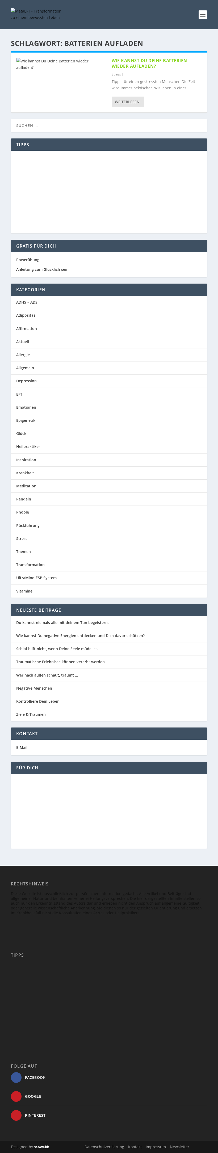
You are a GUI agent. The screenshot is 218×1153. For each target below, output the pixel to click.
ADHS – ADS (26, 302)
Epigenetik (25, 420)
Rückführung (28, 525)
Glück (21, 433)
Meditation (26, 485)
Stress (116, 74)
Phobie (22, 512)
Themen (23, 551)
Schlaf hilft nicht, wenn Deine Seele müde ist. (57, 648)
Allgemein (25, 367)
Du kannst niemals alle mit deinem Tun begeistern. (62, 622)
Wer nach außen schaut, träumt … (47, 675)
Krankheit (25, 472)
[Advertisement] (109, 192)
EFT (19, 394)
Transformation (30, 564)
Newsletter (179, 1146)
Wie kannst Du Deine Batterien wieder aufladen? (149, 63)
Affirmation (26, 328)
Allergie (23, 354)
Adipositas (25, 315)
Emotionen (26, 407)
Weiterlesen (127, 101)
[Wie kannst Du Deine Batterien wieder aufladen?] (61, 64)
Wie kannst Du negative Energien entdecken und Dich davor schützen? (80, 635)
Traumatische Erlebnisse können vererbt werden (60, 661)
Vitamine (24, 591)
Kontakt (135, 1146)
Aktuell (22, 341)
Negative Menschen (34, 688)
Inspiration (26, 459)
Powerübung (27, 259)
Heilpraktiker (28, 446)
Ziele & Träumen (31, 714)
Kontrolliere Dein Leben (38, 701)
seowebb (41, 1146)
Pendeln (23, 499)
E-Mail (21, 747)
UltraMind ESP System (36, 577)
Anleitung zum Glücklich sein (42, 269)
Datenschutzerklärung (104, 1146)
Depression (26, 380)
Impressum (156, 1146)
